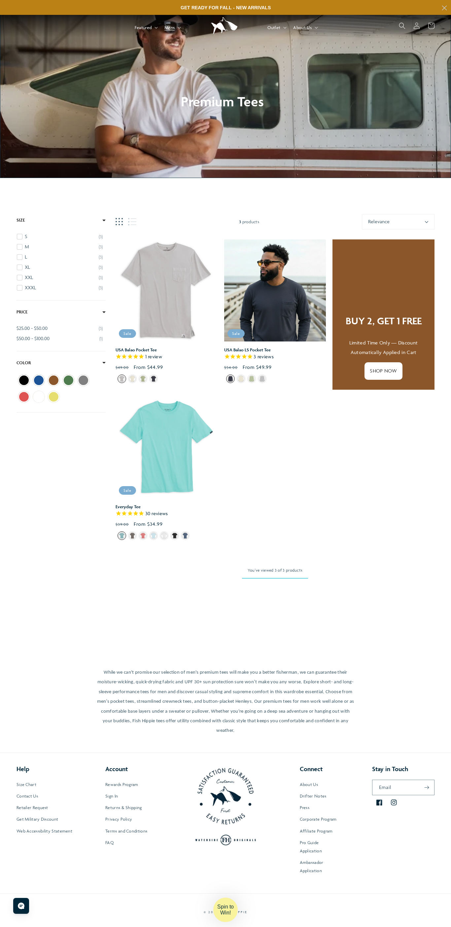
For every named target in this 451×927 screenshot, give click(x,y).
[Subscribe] (427, 787)
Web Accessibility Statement (44, 831)
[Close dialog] (444, 8)
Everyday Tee (128, 507)
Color (24, 363)
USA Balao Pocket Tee (136, 350)
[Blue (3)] (39, 380)
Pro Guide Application (311, 846)
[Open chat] (21, 906)
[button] (145, 27)
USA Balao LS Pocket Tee (247, 350)
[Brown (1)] (53, 380)
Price (22, 312)
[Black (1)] (24, 380)
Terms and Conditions (126, 831)
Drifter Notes (313, 796)
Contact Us (27, 796)
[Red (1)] (24, 397)
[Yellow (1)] (53, 397)
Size (21, 220)
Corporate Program (318, 819)
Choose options (166, 320)
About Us (309, 784)
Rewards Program (121, 784)
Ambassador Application (312, 866)
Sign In (111, 796)
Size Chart (26, 784)
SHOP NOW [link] (383, 371)
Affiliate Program (316, 831)
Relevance (379, 221)
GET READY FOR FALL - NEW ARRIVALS (226, 7)
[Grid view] (119, 222)
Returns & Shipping (123, 807)
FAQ (109, 842)
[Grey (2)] (83, 380)
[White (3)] (39, 397)
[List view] (132, 222)
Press (305, 807)
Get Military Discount (37, 819)
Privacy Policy (118, 819)
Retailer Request (32, 807)
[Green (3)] (68, 380)
